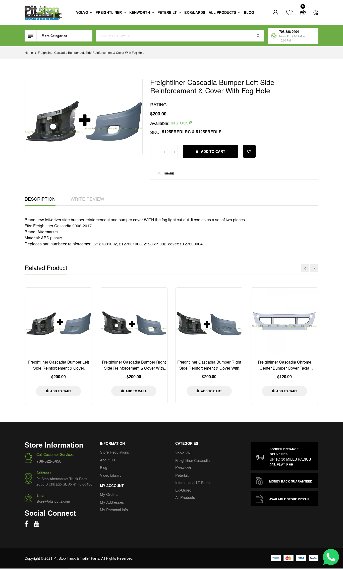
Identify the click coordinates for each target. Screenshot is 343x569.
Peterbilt (167, 12)
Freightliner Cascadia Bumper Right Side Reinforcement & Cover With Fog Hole (134, 368)
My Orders (109, 494)
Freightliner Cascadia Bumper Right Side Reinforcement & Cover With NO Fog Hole (209, 368)
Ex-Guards (194, 12)
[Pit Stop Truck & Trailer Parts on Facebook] (26, 524)
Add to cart (213, 151)
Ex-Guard (183, 489)
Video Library (111, 474)
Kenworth (140, 12)
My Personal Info (114, 509)
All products (223, 12)
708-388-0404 (289, 31)
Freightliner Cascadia (192, 460)
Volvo (82, 12)
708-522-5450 (49, 461)
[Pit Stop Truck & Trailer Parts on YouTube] (36, 524)
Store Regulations (114, 452)
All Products (185, 497)
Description (40, 198)
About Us (107, 459)
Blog (249, 12)
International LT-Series (193, 482)
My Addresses (112, 501)
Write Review (87, 198)
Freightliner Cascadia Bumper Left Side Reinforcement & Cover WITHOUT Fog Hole (58, 368)
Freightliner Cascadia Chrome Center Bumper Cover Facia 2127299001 (284, 368)
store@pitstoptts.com (53, 501)
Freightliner (109, 12)
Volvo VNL (184, 452)
